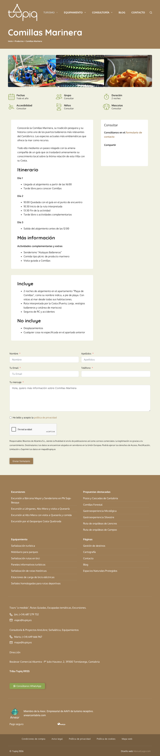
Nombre (14, 353)
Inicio (10, 41)
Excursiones (18, 491)
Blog (122, 12)
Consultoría (100, 12)
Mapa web (127, 738)
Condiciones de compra (33, 738)
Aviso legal (57, 738)
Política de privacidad (79, 738)
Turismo (49, 12)
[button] (11, 71)
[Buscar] (151, 12)
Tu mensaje (15, 382)
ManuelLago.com (141, 751)
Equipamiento (73, 12)
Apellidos (86, 353)
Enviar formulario (21, 461)
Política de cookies (106, 738)
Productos (19, 41)
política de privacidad (45, 417)
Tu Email (14, 367)
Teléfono (86, 367)
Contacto (138, 12)
